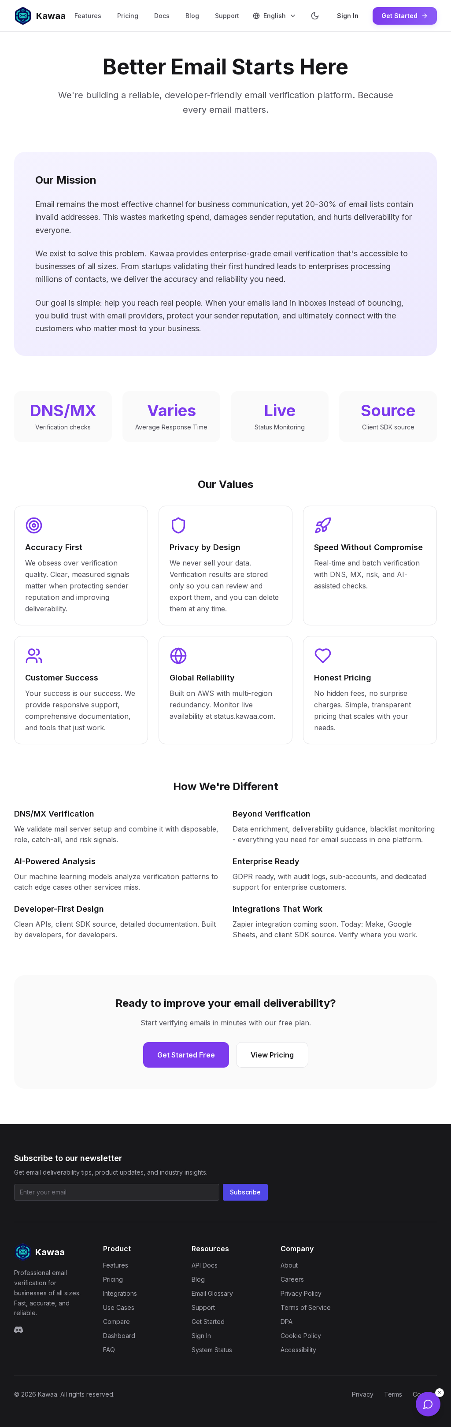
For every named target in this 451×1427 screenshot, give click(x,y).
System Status (212, 1349)
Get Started (399, 15)
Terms (393, 1394)
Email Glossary (212, 1293)
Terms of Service (306, 1307)
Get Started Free (186, 1054)
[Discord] (18, 1329)
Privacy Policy (301, 1293)
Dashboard (119, 1335)
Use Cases (118, 1307)
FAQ (109, 1349)
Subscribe (245, 1192)
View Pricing (272, 1054)
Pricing (127, 15)
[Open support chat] (428, 1404)
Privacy (362, 1394)
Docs (162, 15)
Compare (116, 1321)
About (289, 1265)
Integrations (120, 1293)
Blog (192, 15)
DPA (286, 1321)
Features (87, 15)
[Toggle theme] (315, 16)
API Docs (205, 1265)
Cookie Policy (301, 1335)
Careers (292, 1279)
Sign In (348, 15)
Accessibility (298, 1349)
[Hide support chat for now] (439, 1392)
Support (227, 15)
